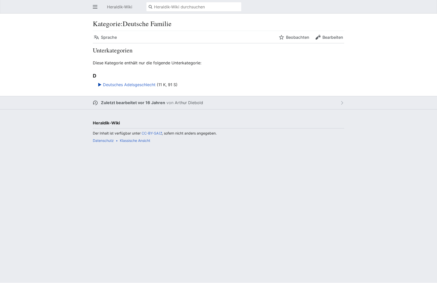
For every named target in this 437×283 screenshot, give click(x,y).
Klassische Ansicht (135, 140)
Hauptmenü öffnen (97, 9)
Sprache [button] (109, 37)
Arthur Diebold (189, 102)
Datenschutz (103, 140)
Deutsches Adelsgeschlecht (129, 84)
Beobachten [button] (297, 37)
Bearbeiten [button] (332, 37)
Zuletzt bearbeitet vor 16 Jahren (133, 102)
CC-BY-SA (150, 133)
